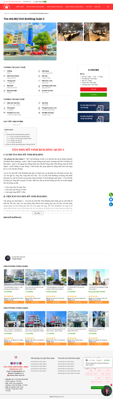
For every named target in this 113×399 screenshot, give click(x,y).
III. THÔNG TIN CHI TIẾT (15, 140)
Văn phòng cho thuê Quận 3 (66, 366)
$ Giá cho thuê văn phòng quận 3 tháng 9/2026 (20, 144)
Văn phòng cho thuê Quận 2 (66, 364)
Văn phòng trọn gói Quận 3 (39, 366)
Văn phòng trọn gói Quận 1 (39, 361)
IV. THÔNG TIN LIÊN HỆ (15, 142)
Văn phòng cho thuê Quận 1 (66, 361)
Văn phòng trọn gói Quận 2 (39, 364)
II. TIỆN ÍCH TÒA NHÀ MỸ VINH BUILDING (20, 138)
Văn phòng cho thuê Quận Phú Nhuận (69, 373)
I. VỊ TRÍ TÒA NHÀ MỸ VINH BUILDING (19, 136)
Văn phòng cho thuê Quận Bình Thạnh (69, 371)
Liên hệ (97, 6)
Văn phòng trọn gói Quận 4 (39, 368)
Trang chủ (7, 13)
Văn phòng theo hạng (74, 6)
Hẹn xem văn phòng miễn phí (12, 1)
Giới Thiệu (20, 6)
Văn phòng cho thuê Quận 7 (66, 368)
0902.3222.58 (40, 1)
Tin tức (89, 6)
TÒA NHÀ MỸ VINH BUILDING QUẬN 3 (18, 134)
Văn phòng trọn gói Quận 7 (39, 371)
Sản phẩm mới (27, 1)
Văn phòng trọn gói (55, 6)
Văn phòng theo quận (35, 6)
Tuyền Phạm (16, 259)
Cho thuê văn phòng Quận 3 (19, 13)
